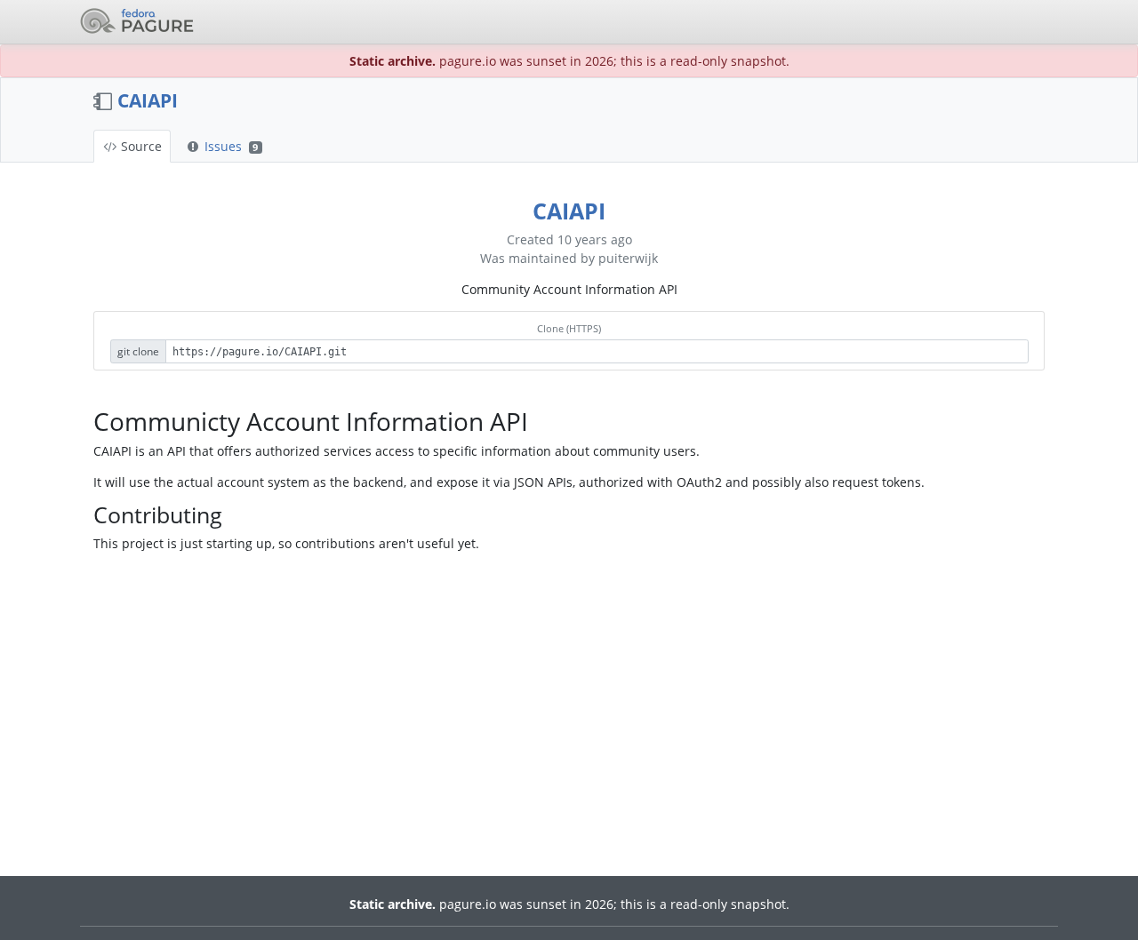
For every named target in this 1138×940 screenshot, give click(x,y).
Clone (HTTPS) (569, 328)
